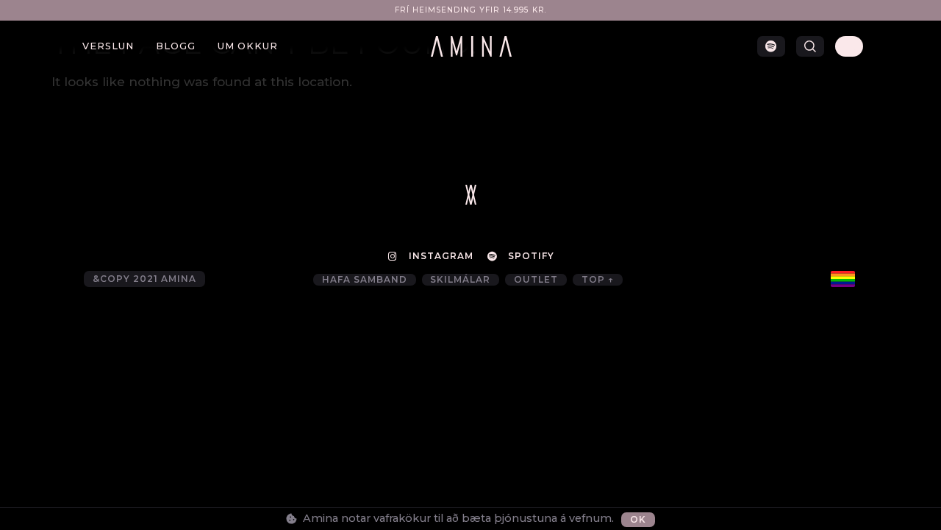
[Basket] (849, 46)
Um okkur (248, 46)
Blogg (176, 46)
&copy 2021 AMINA (144, 278)
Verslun (108, 46)
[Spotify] (771, 46)
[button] (810, 46)
